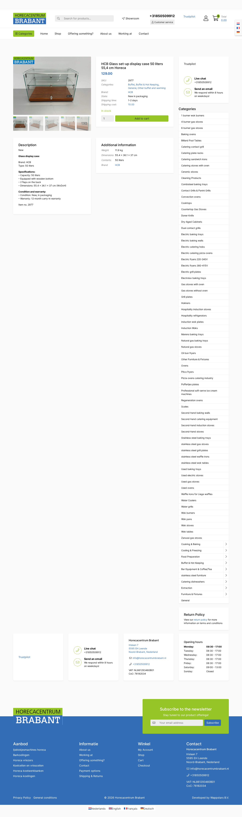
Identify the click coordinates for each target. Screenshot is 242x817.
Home (44, 33)
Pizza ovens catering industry (197, 378)
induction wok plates (192, 321)
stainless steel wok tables (195, 462)
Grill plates (186, 296)
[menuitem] (238, 23)
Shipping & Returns (91, 776)
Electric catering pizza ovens (196, 253)
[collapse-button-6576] (226, 557)
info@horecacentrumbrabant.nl (149, 658)
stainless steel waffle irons (195, 456)
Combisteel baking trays (194, 184)
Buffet (131, 84)
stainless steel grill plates (194, 450)
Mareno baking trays (192, 334)
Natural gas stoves (191, 346)
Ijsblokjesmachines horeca (29, 749)
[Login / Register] (206, 18)
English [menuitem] (116, 808)
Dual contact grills (191, 228)
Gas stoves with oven (192, 284)
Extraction (186, 587)
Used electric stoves (192, 475)
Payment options (89, 770)
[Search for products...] (58, 18)
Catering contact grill (192, 146)
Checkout (144, 765)
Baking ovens (188, 134)
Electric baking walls (192, 240)
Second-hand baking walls (195, 412)
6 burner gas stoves (192, 128)
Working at (125, 33)
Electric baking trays (192, 234)
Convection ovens (191, 196)
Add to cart (142, 118)
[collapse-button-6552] (226, 594)
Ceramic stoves (189, 171)
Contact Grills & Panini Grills (196, 190)
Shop (58, 33)
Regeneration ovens (192, 400)
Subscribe (212, 722)
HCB (130, 92)
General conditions (45, 797)
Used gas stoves (190, 481)
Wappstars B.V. (219, 797)
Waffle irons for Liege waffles (196, 494)
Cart (141, 760)
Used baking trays (191, 469)
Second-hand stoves (192, 431)
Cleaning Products (191, 178)
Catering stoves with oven (195, 165)
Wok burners (188, 512)
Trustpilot (189, 16)
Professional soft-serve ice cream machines (199, 392)
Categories (25, 33)
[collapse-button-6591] (226, 582)
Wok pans (186, 519)
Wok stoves (187, 525)
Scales (184, 406)
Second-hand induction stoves (197, 425)
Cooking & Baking (190, 544)
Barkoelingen (21, 755)
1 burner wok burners (192, 115)
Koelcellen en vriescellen (28, 765)
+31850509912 (162, 16)
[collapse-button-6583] (226, 550)
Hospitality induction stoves (196, 309)
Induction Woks (189, 328)
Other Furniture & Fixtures (195, 359)
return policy (200, 619)
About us (105, 33)
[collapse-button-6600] (226, 588)
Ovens (184, 365)
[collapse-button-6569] (226, 569)
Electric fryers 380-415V (194, 265)
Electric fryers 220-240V (194, 259)
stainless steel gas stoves (195, 444)
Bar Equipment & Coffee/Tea (196, 569)
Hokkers (185, 303)
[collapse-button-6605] (226, 563)
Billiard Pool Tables (191, 140)
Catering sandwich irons (194, 159)
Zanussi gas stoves (191, 537)
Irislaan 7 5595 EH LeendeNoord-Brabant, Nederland (143, 648)
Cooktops (186, 203)
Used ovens (187, 487)
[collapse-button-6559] (226, 544)
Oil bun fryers (188, 353)
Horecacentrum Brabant (130, 797)
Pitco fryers (187, 371)
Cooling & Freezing (191, 550)
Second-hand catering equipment (199, 419)
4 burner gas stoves (192, 121)
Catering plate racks (192, 153)
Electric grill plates (191, 271)
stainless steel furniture (193, 575)
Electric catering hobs (193, 246)
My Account (145, 749)
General (132, 88)
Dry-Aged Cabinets (191, 221)
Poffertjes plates (190, 384)
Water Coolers (188, 500)
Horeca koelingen (24, 776)
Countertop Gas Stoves (193, 209)
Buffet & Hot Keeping (147, 84)
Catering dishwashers (192, 581)
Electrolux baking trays (193, 278)
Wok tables (187, 531)
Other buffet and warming (152, 88)
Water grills (187, 506)
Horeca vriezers (23, 760)
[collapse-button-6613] (226, 575)
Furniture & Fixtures (191, 594)
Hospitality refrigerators (194, 315)
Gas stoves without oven (194, 290)
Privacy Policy (22, 797)
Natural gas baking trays (194, 340)
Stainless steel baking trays (196, 437)
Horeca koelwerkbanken (28, 770)
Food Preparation (190, 556)
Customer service (163, 22)
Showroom (132, 18)
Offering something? (80, 33)
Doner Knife (187, 215)
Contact (144, 33)
